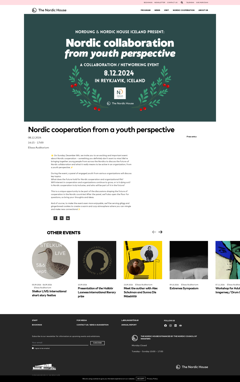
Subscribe (97, 343)
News (157, 10)
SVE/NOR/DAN (202, 2)
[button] (154, 232)
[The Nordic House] (54, 10)
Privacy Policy (152, 379)
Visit (166, 10)
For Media (82, 320)
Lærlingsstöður (130, 320)
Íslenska (190, 2)
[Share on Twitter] (62, 218)
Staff (35, 320)
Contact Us (172, 2)
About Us (203, 10)
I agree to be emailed (42, 348)
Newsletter (159, 2)
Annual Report (128, 325)
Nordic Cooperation (183, 10)
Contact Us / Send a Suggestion (92, 325)
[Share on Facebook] (55, 218)
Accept (140, 379)
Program (145, 10)
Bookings (148, 2)
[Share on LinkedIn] (68, 218)
